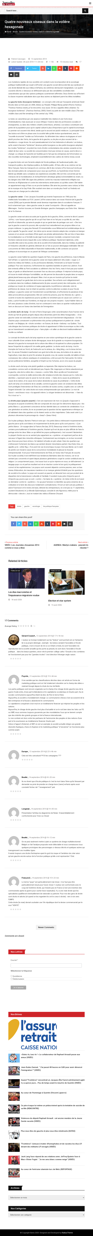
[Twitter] (19, 523)
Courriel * (14, 960)
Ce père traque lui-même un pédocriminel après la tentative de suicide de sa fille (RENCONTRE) (53, 1107)
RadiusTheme (67, 1233)
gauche (26, 506)
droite (19, 506)
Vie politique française (51, 506)
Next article (82, 542)
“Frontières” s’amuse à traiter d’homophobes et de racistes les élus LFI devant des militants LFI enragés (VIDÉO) (51, 1145)
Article (15, 32)
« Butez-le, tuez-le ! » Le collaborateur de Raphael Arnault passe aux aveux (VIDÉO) (50, 1056)
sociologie (36, 506)
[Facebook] (13, 523)
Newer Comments (46, 927)
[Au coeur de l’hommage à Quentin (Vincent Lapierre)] (14, 1096)
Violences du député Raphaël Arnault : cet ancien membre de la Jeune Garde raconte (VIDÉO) (51, 1119)
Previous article (12, 542)
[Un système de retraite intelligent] (32, 1034)
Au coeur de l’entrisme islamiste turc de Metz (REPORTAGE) (46, 1169)
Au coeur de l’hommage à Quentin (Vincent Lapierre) (43, 1093)
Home (8, 32)
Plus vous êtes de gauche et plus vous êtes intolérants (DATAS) (48, 1131)
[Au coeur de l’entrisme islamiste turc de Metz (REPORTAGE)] (14, 1172)
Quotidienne (17, 976)
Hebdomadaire (18, 979)
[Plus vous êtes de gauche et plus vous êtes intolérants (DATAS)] (14, 1134)
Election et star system (59, 600)
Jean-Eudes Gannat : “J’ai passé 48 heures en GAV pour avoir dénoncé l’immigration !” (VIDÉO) (51, 1068)
